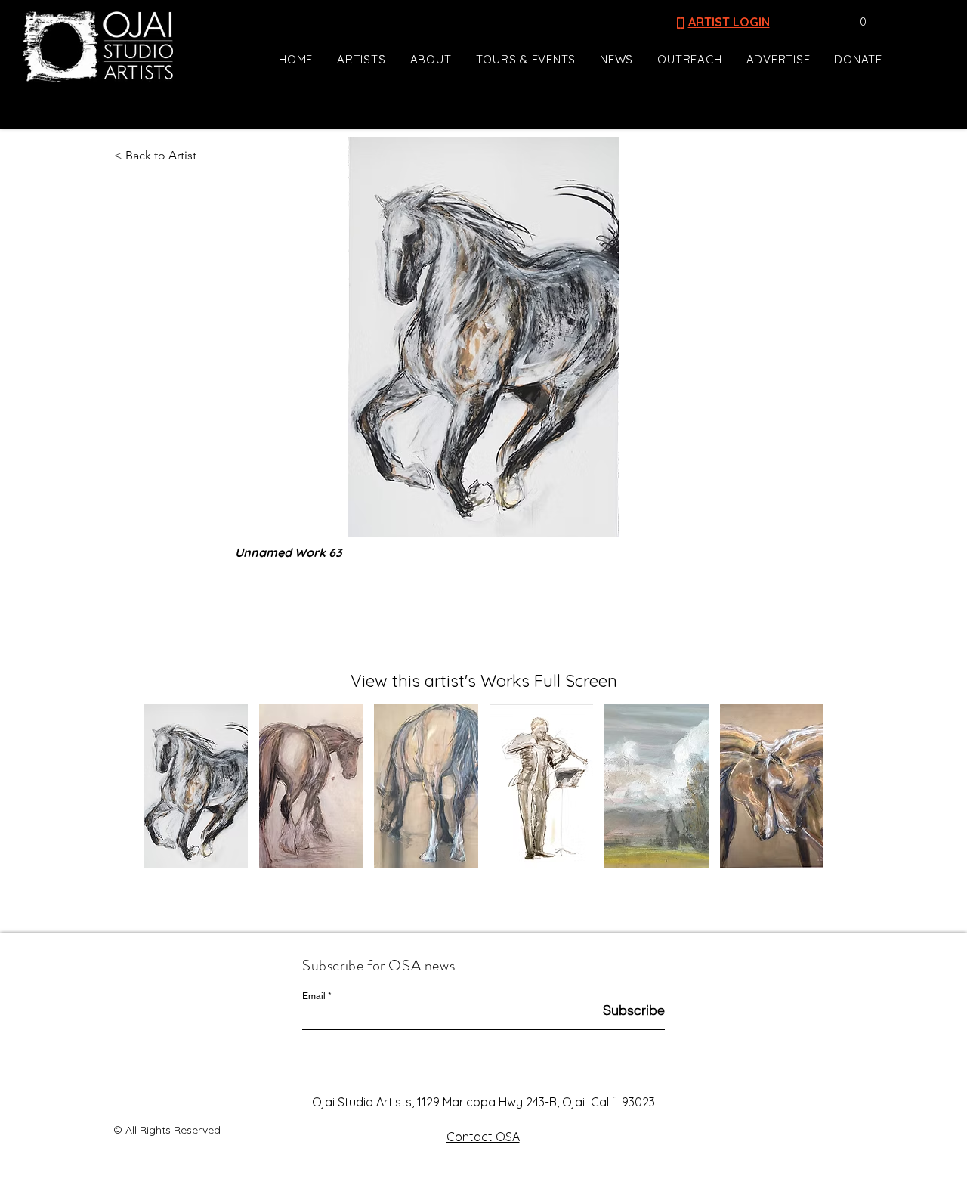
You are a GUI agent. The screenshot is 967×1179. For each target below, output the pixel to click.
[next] (795, 794)
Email (314, 996)
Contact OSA (483, 1136)
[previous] (171, 794)
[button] (856, 22)
